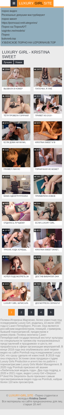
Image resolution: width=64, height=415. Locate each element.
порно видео (9, 11)
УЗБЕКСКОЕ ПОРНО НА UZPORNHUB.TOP (29, 42)
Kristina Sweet (37, 398)
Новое (18, 62)
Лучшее (8, 62)
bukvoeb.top (9, 38)
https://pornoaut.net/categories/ (19, 22)
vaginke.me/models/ (13, 30)
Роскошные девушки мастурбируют (23, 14)
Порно (6, 34)
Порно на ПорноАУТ (14, 26)
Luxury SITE (35, 3)
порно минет (9, 18)
